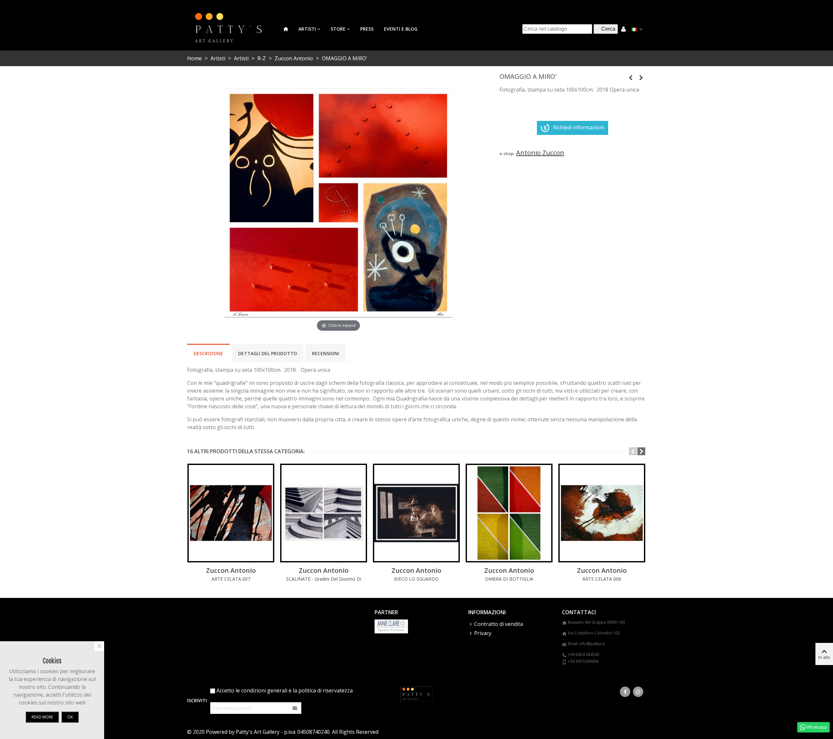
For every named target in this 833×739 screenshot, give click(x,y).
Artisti (307, 29)
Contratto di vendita (498, 624)
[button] (633, 451)
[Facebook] (625, 692)
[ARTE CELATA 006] (602, 513)
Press (367, 29)
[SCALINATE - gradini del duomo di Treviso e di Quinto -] (323, 513)
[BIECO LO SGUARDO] (416, 513)
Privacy (482, 633)
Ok (70, 717)
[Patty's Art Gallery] (232, 29)
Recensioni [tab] (325, 353)
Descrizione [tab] (208, 353)
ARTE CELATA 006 (601, 579)
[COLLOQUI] (630, 77)
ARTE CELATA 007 (231, 579)
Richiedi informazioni (578, 127)
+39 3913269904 (583, 661)
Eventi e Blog (400, 29)
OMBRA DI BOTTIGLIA (509, 579)
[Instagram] (638, 692)
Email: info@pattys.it (586, 643)
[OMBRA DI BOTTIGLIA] (509, 513)
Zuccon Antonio (231, 570)
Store (338, 29)
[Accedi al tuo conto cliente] (623, 28)
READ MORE (42, 717)
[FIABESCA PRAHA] (641, 77)
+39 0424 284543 (583, 654)
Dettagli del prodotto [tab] (267, 353)
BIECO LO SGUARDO (416, 579)
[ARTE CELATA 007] (231, 513)
